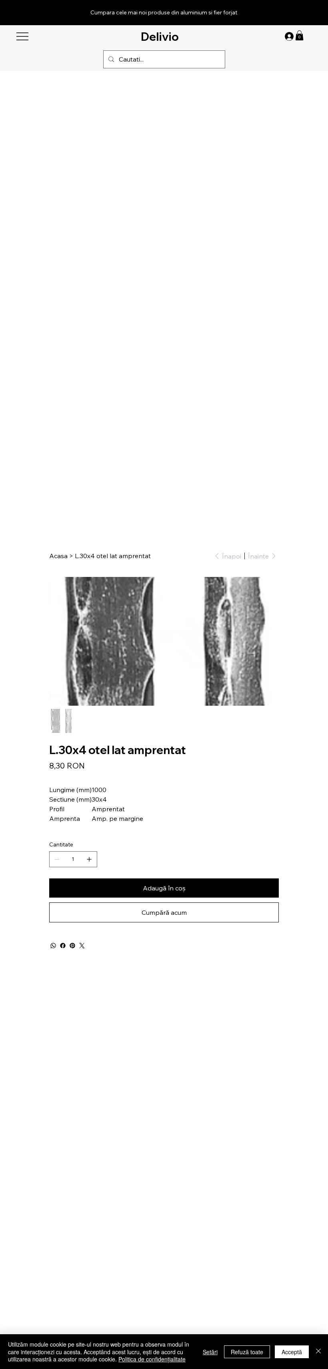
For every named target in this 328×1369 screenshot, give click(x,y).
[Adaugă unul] (89, 859)
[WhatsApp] (53, 946)
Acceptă (292, 1352)
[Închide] (318, 1352)
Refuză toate (247, 1352)
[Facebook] (63, 946)
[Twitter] (82, 946)
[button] (299, 35)
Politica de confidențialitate (152, 1359)
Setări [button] (210, 1352)
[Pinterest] (72, 946)
